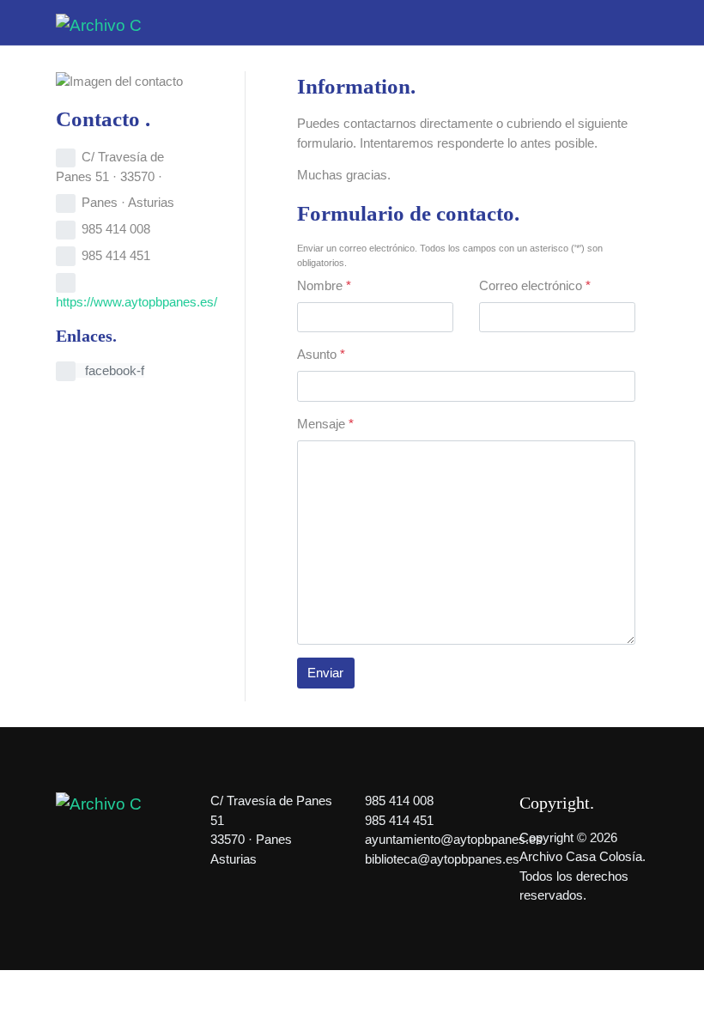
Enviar (325, 672)
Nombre (324, 285)
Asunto (321, 354)
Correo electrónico (535, 285)
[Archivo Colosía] (99, 24)
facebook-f (113, 370)
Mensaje (325, 423)
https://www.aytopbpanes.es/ (136, 301)
